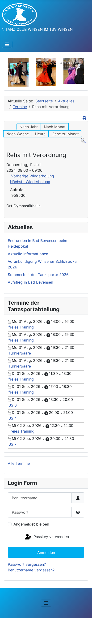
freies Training (21, 327)
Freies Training (21, 431)
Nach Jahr (29, 126)
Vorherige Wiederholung (32, 176)
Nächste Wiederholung (30, 181)
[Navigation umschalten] (7, 44)
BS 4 (12, 418)
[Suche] (83, 140)
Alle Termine (19, 463)
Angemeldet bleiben (31, 524)
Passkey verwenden (50, 536)
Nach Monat (55, 126)
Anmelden (46, 552)
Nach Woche (17, 133)
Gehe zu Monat (65, 133)
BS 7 (12, 444)
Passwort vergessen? (27, 564)
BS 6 (12, 405)
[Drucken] (85, 118)
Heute (40, 133)
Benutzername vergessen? (31, 570)
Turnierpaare (19, 353)
